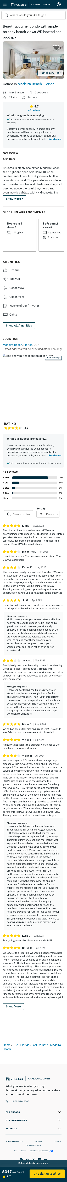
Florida (48, 84)
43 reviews (34, 110)
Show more (14, 198)
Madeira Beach (30, 84)
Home (6, 1045)
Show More (13, 1006)
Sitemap (38, 1141)
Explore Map (53, 357)
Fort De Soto (39, 1045)
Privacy (58, 1141)
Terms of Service (33, 1145)
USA (15, 1045)
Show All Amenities (19, 325)
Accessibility (20, 1151)
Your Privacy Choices (39, 1151)
